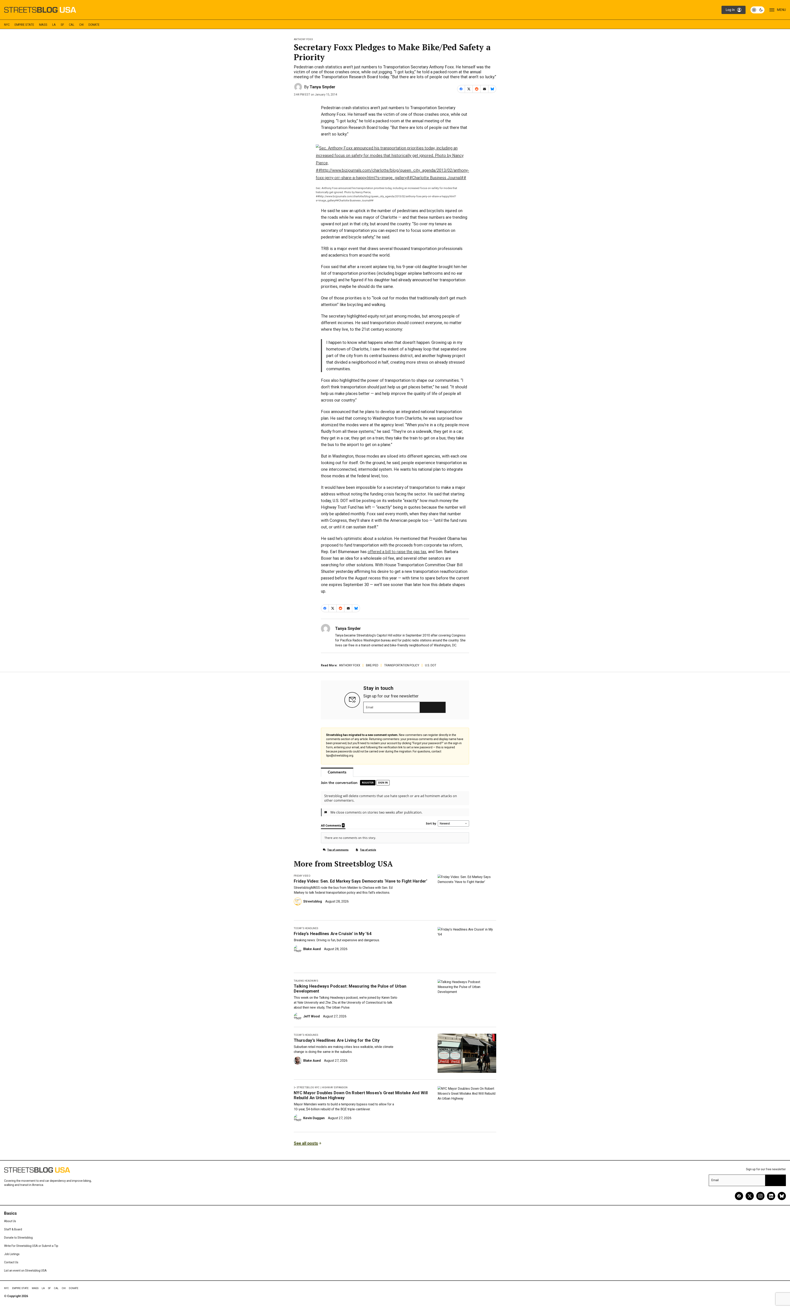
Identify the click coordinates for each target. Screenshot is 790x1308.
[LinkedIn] (771, 1196)
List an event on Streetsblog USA (25, 1270)
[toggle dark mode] (757, 9)
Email (369, 707)
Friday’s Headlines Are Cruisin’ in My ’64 (332, 933)
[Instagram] (760, 1196)
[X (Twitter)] (750, 1196)
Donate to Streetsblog (18, 1237)
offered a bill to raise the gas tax (397, 551)
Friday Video (302, 876)
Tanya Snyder (322, 86)
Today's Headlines (306, 928)
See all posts (306, 1143)
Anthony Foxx (303, 39)
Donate (94, 24)
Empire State (24, 24)
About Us (10, 1221)
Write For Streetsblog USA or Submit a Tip (31, 1245)
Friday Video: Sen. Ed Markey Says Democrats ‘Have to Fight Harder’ (360, 881)
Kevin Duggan (314, 1118)
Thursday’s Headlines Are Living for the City (337, 1040)
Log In (730, 10)
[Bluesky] (782, 1196)
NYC (7, 24)
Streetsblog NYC (308, 1087)
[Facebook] (739, 1196)
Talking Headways (306, 981)
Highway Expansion (334, 1087)
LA (54, 24)
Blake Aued (312, 949)
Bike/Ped (372, 665)
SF (62, 24)
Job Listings (12, 1254)
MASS (43, 24)
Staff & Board (13, 1229)
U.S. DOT (430, 665)
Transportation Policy (401, 665)
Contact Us (11, 1262)
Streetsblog (312, 901)
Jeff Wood (311, 1016)
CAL (71, 24)
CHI (81, 24)
